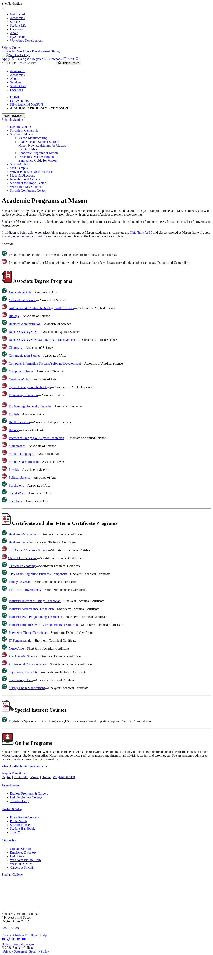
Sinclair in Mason (21, 134)
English (14, 414)
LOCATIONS (19, 100)
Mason (34, 777)
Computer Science (21, 371)
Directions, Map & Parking (36, 156)
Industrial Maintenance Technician (31, 609)
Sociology (15, 501)
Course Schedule (13, 935)
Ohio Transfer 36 (141, 232)
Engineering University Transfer (30, 406)
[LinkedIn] (19, 939)
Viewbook (55, 59)
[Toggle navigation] (3, 56)
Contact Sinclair (20, 848)
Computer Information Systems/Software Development (45, 363)
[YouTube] (24, 939)
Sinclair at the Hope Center (28, 183)
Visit (71, 59)
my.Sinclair (17, 37)
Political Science (19, 477)
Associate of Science (22, 300)
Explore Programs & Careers (29, 793)
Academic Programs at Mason (38, 153)
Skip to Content (12, 47)
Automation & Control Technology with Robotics (41, 308)
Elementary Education (23, 395)
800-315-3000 (11, 928)
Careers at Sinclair (22, 867)
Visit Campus (19, 168)
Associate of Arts (20, 292)
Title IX (15, 832)
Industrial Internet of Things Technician (35, 601)
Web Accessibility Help (25, 860)
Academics (17, 18)
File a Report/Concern (24, 817)
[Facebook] (4, 939)
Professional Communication (28, 664)
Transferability (19, 801)
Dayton (6, 777)
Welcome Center (21, 863)
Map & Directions (13, 773)
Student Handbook (22, 828)
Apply (6, 59)
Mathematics (17, 446)
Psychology (16, 485)
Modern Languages (21, 454)
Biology (14, 316)
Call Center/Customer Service (28, 550)
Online (46, 777)
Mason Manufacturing (32, 138)
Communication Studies (24, 355)
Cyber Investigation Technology (30, 387)
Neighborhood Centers (25, 179)
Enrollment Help (36, 935)
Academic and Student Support (38, 141)
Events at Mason (29, 149)
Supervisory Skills (21, 680)
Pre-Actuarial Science (23, 656)
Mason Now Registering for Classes (42, 145)
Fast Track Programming (25, 589)
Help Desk (17, 856)
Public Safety (18, 821)
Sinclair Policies (20, 825)
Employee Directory (23, 852)
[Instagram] (14, 939)
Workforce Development (26, 40)
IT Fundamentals (20, 640)
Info (9, 840)
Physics (14, 469)
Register (37, 59)
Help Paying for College (26, 797)
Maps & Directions (22, 175)
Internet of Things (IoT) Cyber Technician (36, 438)
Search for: (9, 63)
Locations (16, 29)
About (14, 33)
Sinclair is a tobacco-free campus (18, 944)
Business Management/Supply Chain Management (42, 339)
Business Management (23, 332)
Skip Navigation (12, 119)
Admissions (17, 71)
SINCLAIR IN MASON (26, 104)
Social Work (17, 493)
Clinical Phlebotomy (22, 566)
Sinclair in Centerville (24, 130)
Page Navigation (13, 115)
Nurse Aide (16, 648)
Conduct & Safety (12, 809)
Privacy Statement (15, 951)
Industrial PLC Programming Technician (35, 617)
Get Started (17, 14)
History (14, 430)
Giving (55, 51)
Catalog (21, 59)
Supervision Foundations (25, 672)
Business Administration (25, 324)
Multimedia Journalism (24, 461)
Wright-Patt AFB (64, 777)
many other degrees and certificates (28, 236)
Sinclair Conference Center (28, 190)
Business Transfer (20, 542)
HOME (15, 97)
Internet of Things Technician (28, 632)
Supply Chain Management (27, 688)
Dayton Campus (20, 126)
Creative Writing (19, 379)
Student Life (18, 25)
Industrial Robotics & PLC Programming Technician (43, 624)
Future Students (11, 785)
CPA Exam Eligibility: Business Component (38, 574)
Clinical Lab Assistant (22, 558)
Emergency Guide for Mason (37, 160)
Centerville (21, 777)
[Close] (3, 8)
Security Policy (39, 951)
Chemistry (15, 347)
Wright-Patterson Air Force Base (31, 171)
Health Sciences (19, 422)
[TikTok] (9, 939)
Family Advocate (20, 582)
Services (15, 22)
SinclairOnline (19, 164)
